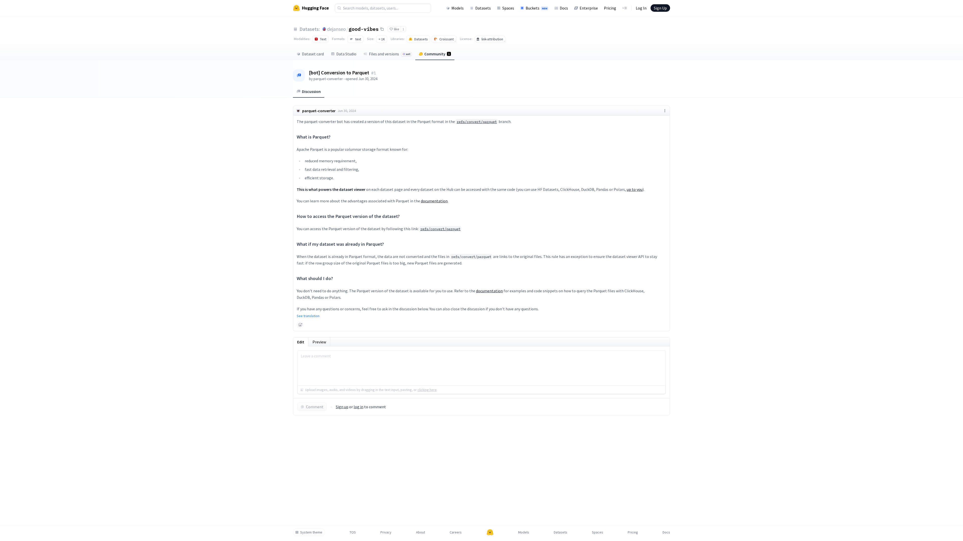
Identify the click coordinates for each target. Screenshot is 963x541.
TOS (353, 532)
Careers (456, 532)
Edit (300, 341)
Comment (315, 406)
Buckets (536, 8)
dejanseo (336, 29)
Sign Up (660, 8)
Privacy (385, 532)
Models (457, 8)
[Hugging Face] (490, 532)
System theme (311, 532)
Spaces (508, 8)
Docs (564, 8)
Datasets (483, 8)
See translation (308, 316)
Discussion (311, 91)
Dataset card (313, 53)
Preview (319, 341)
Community (437, 53)
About (420, 532)
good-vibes (364, 29)
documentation (434, 200)
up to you (635, 189)
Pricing (610, 8)
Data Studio (346, 53)
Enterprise (589, 8)
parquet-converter (328, 78)
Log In (641, 8)
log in (358, 406)
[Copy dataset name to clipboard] (382, 29)
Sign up (342, 406)
